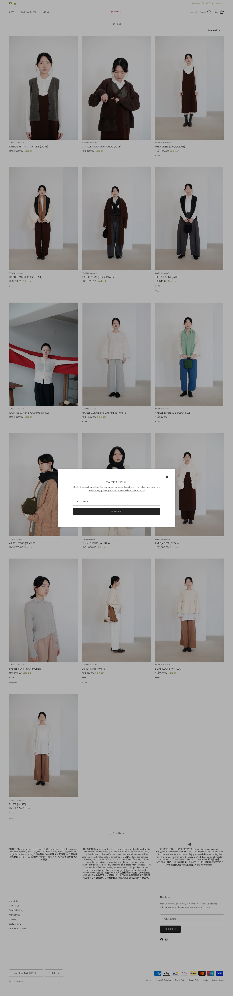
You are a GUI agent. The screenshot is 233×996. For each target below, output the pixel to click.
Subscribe (116, 511)
